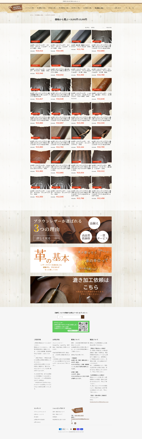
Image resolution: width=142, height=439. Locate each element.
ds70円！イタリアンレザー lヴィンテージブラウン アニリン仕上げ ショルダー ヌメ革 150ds (81, 71)
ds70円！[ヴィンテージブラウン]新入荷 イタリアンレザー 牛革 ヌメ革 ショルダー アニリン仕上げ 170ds (81, 119)
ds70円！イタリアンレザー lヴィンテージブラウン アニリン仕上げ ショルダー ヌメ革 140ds (102, 71)
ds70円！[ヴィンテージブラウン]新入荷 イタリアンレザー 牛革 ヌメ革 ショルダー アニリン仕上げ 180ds (101, 46)
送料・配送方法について (59, 411)
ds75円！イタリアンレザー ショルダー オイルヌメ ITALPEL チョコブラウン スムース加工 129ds (81, 95)
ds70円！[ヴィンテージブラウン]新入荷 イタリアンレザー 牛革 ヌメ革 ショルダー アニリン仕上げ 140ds (101, 143)
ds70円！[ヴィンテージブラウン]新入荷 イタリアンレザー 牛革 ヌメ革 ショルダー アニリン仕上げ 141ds (60, 119)
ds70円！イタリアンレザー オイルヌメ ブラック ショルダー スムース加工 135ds (60, 46)
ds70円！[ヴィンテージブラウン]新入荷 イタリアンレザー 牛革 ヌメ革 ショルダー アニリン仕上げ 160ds (101, 119)
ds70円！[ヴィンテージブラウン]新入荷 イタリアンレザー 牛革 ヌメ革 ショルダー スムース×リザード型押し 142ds (81, 168)
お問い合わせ (37, 422)
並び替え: (87, 27)
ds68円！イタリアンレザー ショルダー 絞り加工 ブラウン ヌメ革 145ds (102, 95)
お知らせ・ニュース (39, 414)
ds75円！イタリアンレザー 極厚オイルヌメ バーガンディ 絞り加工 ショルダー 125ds (101, 167)
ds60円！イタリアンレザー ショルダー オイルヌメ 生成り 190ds (40, 70)
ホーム (31, 15)
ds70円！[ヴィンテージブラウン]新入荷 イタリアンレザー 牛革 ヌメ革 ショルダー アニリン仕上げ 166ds (60, 143)
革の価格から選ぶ (39, 15)
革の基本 (36, 417)
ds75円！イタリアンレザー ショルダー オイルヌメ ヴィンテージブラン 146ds (61, 192)
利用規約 (55, 417)
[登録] (82, 317)
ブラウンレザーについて (40, 411)
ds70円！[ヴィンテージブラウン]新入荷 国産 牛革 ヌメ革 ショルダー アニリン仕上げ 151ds (40, 95)
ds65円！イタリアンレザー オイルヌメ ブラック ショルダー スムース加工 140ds (40, 46)
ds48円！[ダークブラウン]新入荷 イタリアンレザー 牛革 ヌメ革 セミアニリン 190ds (60, 71)
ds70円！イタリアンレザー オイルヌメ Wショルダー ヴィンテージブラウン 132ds (81, 143)
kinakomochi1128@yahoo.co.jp (99, 402)
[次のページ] (77, 206)
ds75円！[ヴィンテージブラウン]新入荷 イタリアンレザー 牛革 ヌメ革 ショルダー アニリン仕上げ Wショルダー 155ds (81, 193)
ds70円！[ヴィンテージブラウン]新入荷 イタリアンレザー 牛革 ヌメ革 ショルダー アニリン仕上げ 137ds (60, 95)
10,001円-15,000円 (50, 15)
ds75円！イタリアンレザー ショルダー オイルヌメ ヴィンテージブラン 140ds (40, 192)
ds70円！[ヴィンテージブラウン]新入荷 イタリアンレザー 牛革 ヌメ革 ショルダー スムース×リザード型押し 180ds (60, 168)
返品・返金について (57, 414)
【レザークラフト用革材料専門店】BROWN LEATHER (73, 431)
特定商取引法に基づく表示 (59, 419)
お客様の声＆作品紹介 (39, 419)
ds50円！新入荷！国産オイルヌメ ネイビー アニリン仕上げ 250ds (81, 45)
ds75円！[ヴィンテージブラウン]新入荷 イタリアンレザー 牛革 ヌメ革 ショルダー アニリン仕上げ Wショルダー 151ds (101, 193)
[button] (30, 7)
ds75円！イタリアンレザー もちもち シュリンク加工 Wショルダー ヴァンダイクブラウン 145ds (40, 167)
